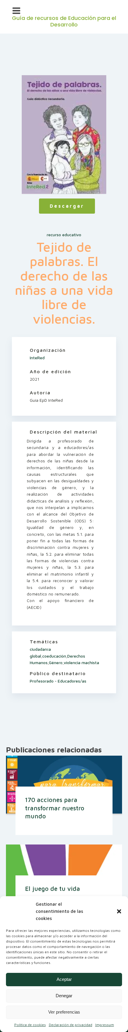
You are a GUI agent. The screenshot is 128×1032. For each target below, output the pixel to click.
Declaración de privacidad (70, 1024)
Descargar (67, 206)
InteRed (37, 357)
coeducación (54, 655)
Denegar (64, 995)
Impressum (104, 1024)
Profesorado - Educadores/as (58, 680)
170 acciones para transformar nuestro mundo (54, 808)
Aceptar (64, 979)
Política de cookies (30, 1024)
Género (56, 662)
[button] (119, 911)
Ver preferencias (64, 1011)
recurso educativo (64, 234)
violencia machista (81, 662)
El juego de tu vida (52, 888)
